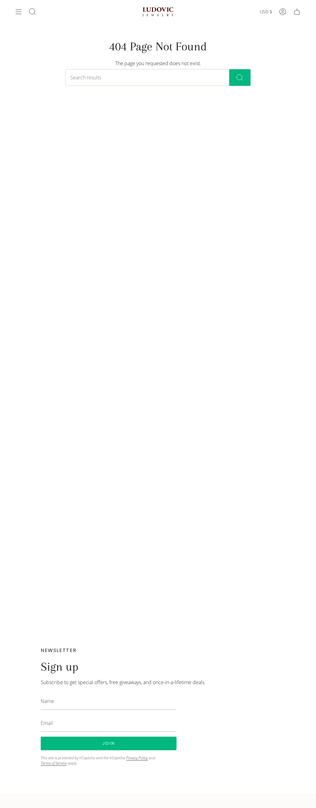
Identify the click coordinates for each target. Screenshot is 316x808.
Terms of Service (54, 763)
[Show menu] (18, 12)
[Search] (240, 77)
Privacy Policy (137, 757)
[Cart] (297, 12)
